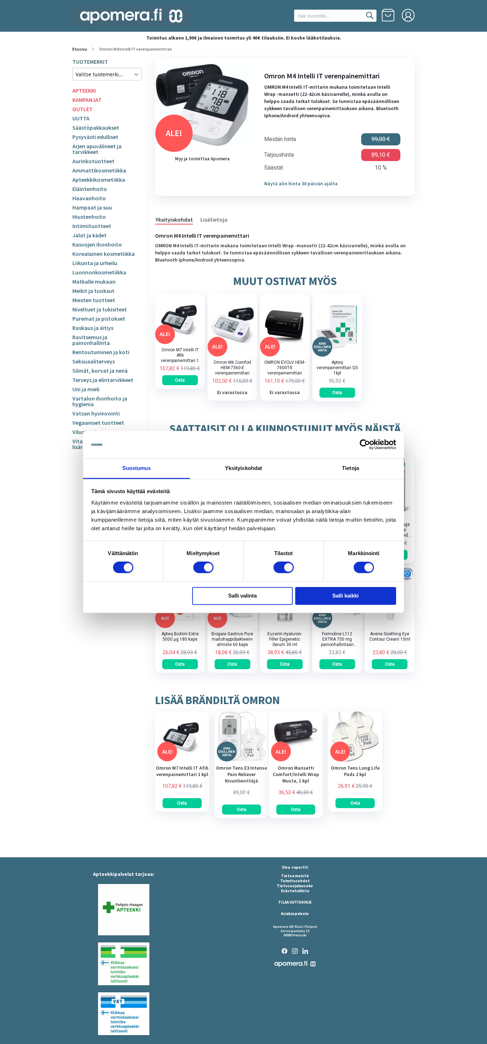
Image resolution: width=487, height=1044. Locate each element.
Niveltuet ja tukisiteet (99, 309)
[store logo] (131, 16)
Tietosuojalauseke (295, 885)
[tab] (177, 219)
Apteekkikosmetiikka (98, 179)
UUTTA (80, 118)
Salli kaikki (345, 596)
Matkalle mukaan (94, 281)
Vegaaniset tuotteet (98, 422)
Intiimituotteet (91, 225)
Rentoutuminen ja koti (100, 352)
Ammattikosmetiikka (99, 170)
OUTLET (82, 109)
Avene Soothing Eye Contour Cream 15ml (389, 636)
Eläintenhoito (89, 188)
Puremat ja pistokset (98, 318)
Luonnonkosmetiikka (99, 272)
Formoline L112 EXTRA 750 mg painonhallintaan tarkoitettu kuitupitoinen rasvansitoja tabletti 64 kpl (337, 639)
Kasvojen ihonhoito (97, 244)
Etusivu (79, 49)
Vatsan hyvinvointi (96, 413)
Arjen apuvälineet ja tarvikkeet (97, 149)
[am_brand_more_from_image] (182, 759)
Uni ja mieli (85, 389)
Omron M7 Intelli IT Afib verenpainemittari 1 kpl (180, 355)
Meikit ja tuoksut (93, 290)
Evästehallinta (295, 890)
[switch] (203, 568)
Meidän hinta (280, 139)
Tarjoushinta (279, 155)
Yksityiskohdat (174, 219)
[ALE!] (180, 342)
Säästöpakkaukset (95, 127)
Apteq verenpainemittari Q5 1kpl (337, 368)
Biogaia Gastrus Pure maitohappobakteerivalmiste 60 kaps (232, 639)
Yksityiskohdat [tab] (243, 468)
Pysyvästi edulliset (95, 136)
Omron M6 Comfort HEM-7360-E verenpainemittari (232, 368)
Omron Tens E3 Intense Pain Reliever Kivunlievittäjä (241, 774)
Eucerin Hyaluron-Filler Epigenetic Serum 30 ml (284, 639)
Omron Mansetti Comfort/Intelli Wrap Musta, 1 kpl (296, 774)
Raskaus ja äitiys (92, 327)
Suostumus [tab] (136, 468)
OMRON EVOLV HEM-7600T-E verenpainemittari (284, 368)
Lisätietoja (213, 219)
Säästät (273, 168)
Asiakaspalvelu (295, 913)
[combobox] (335, 16)
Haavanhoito (89, 198)
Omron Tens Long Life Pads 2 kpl (355, 771)
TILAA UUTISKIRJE (295, 902)
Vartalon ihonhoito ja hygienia (99, 401)
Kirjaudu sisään (408, 15)
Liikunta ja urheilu (94, 263)
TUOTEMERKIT (90, 61)
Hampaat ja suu (92, 207)
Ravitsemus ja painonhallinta (91, 340)
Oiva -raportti (295, 867)
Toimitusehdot (295, 880)
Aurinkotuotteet (93, 161)
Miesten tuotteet (93, 300)
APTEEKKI (84, 90)
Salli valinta (242, 596)
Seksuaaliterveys (93, 361)
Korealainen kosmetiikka (103, 253)
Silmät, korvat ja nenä (100, 370)
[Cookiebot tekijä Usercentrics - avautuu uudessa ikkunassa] (365, 444)
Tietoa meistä (295, 875)
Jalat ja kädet (89, 235)
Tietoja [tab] (350, 468)
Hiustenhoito (89, 216)
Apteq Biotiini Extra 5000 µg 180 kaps (180, 636)
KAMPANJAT (87, 99)
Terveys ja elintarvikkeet (102, 379)
